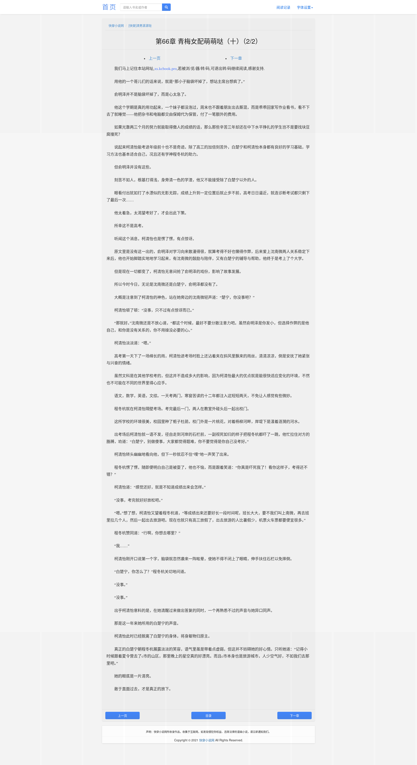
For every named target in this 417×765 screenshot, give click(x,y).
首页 (109, 6)
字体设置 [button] (304, 7)
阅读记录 (283, 7)
